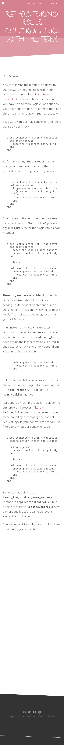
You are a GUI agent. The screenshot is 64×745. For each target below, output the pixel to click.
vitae (42, 3)
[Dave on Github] (24, 712)
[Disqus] (32, 594)
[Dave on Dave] (39, 712)
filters (37, 407)
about (32, 3)
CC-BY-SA (50, 716)
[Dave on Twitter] (29, 712)
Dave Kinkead (25, 716)
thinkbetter (55, 3)
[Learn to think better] (34, 712)
